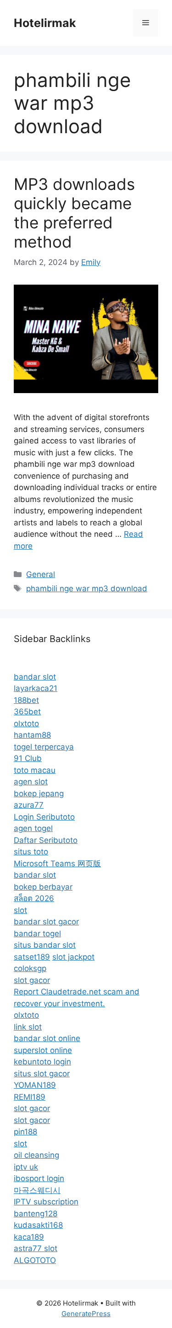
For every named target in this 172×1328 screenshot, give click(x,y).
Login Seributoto (44, 816)
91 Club (28, 758)
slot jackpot (73, 956)
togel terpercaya (44, 746)
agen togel (33, 828)
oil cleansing (36, 1155)
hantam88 (32, 735)
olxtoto (26, 723)
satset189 (32, 956)
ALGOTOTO (35, 1260)
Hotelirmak (45, 23)
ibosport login (39, 1178)
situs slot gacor (42, 1073)
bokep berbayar (43, 886)
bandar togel (37, 933)
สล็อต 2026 (34, 898)
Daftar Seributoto (46, 840)
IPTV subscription (46, 1201)
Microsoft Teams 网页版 (57, 863)
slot (20, 910)
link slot (28, 1026)
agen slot (31, 781)
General (40, 574)
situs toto (31, 851)
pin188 (25, 1131)
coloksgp (30, 968)
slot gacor (32, 980)
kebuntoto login (42, 1061)
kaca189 (29, 1237)
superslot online (43, 1050)
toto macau (34, 770)
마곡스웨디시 (37, 1190)
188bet (26, 700)
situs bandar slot (45, 945)
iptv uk (26, 1166)
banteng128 (35, 1213)
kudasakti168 (38, 1225)
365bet (27, 711)
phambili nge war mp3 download (86, 588)
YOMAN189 (35, 1085)
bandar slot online (47, 1038)
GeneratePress (86, 1313)
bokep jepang (39, 793)
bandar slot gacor (46, 921)
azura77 (29, 805)
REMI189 (29, 1096)
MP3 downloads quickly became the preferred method (74, 212)
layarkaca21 (35, 688)
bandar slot (35, 676)
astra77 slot (35, 1248)
